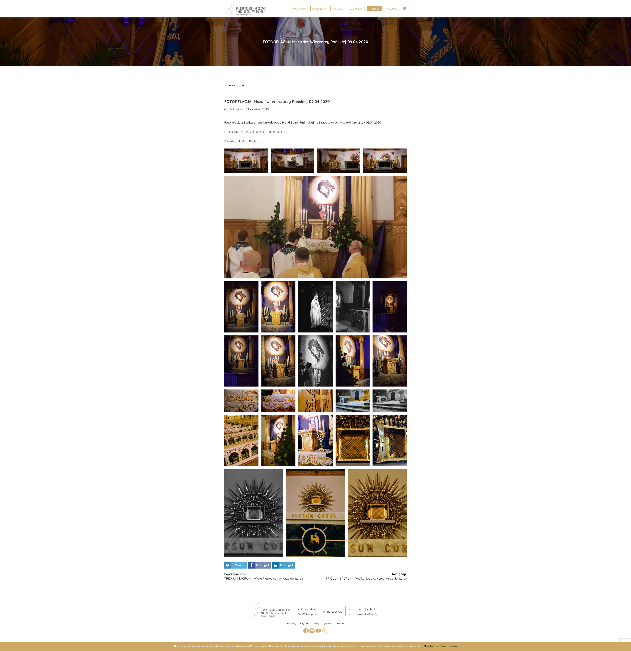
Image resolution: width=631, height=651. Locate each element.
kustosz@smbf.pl (366, 609)
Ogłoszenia (319, 8)
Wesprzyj (374, 8)
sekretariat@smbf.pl (367, 614)
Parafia (336, 8)
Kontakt (340, 623)
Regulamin (305, 623)
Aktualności (299, 8)
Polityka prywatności (323, 623)
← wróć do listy (235, 85)
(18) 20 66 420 (334, 611)
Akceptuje (429, 646)
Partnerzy (291, 623)
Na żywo (392, 8)
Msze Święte (355, 8)
